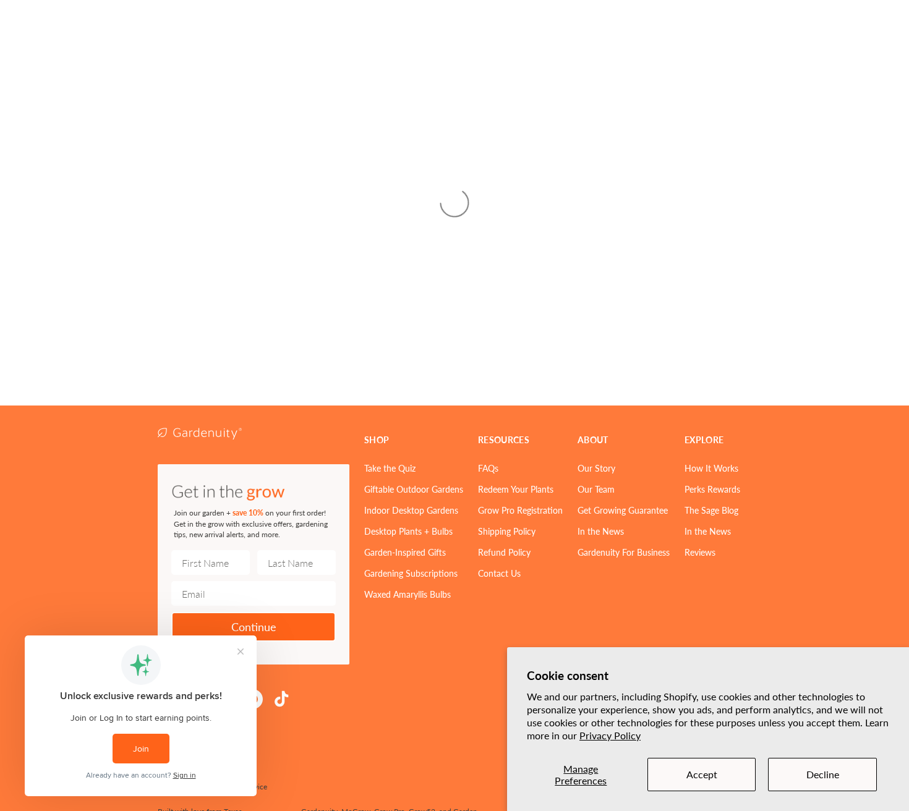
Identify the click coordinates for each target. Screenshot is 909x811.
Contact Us (499, 573)
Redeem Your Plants (515, 489)
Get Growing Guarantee (623, 510)
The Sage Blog (711, 510)
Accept (701, 774)
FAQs (488, 468)
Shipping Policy (507, 531)
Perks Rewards (712, 489)
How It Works (711, 468)
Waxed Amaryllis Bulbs (407, 594)
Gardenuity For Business (624, 552)
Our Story (596, 468)
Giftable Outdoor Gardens (413, 489)
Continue (253, 626)
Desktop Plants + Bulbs (408, 531)
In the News (601, 531)
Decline (822, 774)
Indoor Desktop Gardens (411, 510)
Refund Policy (504, 552)
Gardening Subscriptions (411, 573)
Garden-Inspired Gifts (405, 552)
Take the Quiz (390, 468)
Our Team (596, 489)
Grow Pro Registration (520, 510)
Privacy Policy (610, 735)
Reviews (700, 552)
